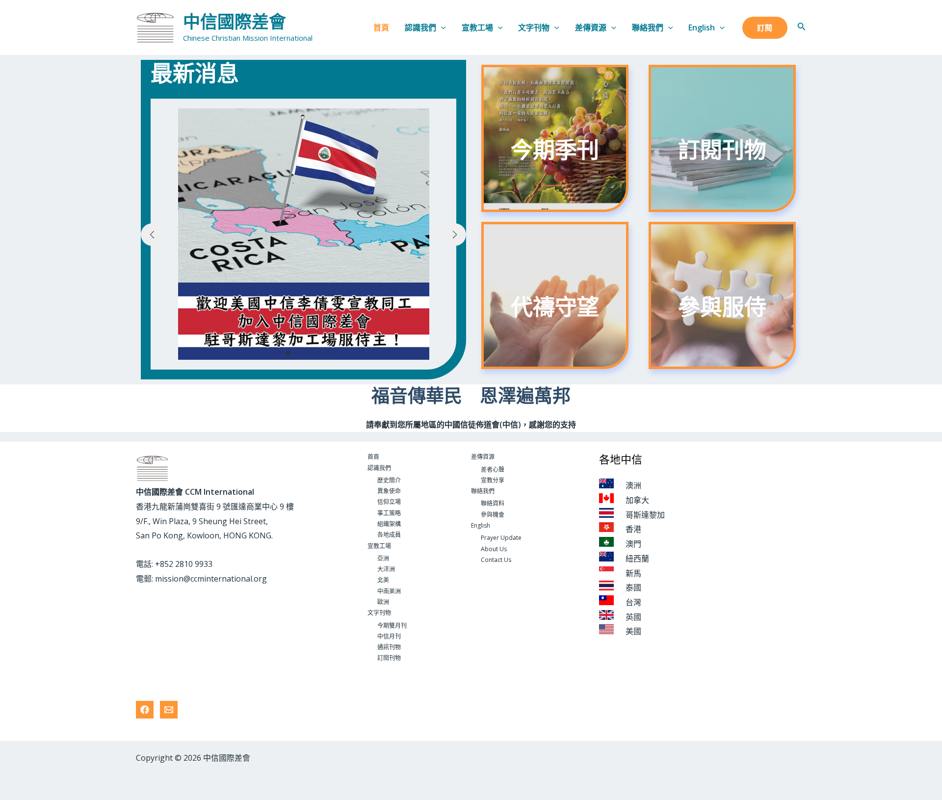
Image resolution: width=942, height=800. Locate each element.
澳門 (633, 543)
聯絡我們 (647, 27)
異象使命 (389, 491)
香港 (633, 529)
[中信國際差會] (155, 26)
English (701, 27)
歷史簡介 (389, 480)
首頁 (381, 27)
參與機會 (492, 514)
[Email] (169, 710)
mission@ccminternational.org (211, 578)
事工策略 (389, 513)
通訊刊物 (389, 647)
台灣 (633, 602)
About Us (494, 549)
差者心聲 (492, 469)
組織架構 (389, 524)
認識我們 (420, 27)
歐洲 (383, 602)
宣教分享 (492, 480)
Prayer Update (501, 537)
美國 (633, 631)
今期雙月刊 (392, 625)
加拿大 (637, 500)
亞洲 (383, 558)
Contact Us (496, 560)
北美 (383, 580)
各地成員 (389, 535)
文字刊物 (534, 27)
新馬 (633, 573)
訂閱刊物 (389, 658)
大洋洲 (386, 569)
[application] (441, 27)
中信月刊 (389, 636)
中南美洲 (389, 591)
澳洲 (633, 485)
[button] (272, 353)
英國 (633, 617)
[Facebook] (145, 710)
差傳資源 (590, 27)
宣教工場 (477, 27)
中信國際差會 (234, 22)
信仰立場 (389, 502)
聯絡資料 (492, 503)
